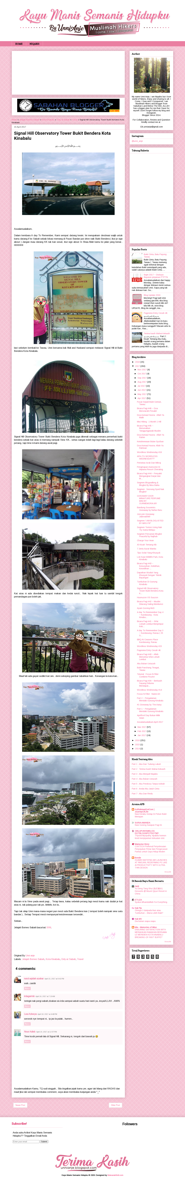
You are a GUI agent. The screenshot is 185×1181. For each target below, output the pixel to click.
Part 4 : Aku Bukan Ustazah (144, 779)
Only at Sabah (63, 120)
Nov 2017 (142, 369)
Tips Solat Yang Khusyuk (148, 553)
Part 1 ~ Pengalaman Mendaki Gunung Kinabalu (150, 710)
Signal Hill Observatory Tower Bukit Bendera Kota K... (150, 591)
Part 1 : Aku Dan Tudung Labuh (146, 764)
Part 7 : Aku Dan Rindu (142, 793)
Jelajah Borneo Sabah (29, 120)
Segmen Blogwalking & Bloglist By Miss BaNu (148, 483)
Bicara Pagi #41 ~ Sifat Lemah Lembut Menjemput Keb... (150, 624)
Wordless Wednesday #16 (149, 452)
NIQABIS (34, 43)
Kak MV (138, 919)
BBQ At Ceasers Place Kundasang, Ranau (147, 640)
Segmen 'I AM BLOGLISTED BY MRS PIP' (150, 521)
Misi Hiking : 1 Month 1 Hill (149, 422)
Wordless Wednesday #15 (149, 646)
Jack (137, 886)
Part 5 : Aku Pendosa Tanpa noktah (148, 784)
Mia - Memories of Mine (146, 927)
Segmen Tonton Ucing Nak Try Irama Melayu (149, 528)
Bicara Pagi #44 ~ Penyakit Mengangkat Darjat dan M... (149, 476)
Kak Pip (138, 908)
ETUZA (138, 900)
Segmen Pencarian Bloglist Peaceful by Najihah (149, 535)
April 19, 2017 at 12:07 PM (46, 1032)
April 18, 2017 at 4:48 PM (47, 1014)
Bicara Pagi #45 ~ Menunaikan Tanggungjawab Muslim (149, 428)
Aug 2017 (142, 382)
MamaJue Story (142, 844)
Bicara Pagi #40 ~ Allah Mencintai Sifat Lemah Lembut (148, 657)
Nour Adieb (29, 1031)
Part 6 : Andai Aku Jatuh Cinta (145, 789)
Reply (27, 988)
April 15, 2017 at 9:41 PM (54, 979)
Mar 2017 (142, 727)
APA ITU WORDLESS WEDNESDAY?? (147, 457)
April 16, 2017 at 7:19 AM (45, 996)
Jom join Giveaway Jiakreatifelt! (145, 515)
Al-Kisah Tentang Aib (147, 544)
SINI (48, 927)
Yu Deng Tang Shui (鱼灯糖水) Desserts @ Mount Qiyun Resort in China (151, 891)
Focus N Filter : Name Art (148, 694)
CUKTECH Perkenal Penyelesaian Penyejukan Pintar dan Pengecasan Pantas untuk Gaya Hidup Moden (151, 849)
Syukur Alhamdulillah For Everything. (151, 902)
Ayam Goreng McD (146, 608)
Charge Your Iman (145, 540)
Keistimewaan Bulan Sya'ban (150, 441)
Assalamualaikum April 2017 (150, 722)
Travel (74, 120)
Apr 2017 (142, 398)
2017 (137, 366)
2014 (137, 748)
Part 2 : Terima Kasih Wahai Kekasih (148, 769)
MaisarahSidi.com (115, 1175)
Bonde (138, 858)
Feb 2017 (142, 731)
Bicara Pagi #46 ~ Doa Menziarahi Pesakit (147, 409)
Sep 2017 (142, 378)
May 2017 (142, 394)
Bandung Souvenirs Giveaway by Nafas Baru (149, 508)
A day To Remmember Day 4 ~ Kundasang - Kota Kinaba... (150, 614)
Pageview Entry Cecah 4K (156, 313)
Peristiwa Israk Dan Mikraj (149, 463)
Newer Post (20, 1105)
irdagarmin (29, 996)
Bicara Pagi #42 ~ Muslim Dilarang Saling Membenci (150, 602)
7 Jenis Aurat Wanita (146, 549)
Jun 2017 (142, 390)
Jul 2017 (142, 386)
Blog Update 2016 (152, 295)
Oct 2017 (142, 373)
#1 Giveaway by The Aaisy (149, 704)
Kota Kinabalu (48, 120)
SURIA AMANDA (142, 823)
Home (14, 120)
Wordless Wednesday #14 (149, 690)
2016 (137, 740)
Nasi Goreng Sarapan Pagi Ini (148, 825)
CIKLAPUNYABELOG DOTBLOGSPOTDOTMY (147, 832)
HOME (19, 43)
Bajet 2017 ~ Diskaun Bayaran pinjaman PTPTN (156, 276)
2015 (137, 744)
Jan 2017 (142, 735)
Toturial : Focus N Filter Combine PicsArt (148, 675)
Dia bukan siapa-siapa (145, 921)
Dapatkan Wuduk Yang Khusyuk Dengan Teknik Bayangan (149, 575)
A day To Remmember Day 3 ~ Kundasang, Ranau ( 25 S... (150, 633)
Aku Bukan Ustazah (146, 663)
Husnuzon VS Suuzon (147, 597)
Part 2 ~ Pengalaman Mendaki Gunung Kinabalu (150, 699)
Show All (167, 872)
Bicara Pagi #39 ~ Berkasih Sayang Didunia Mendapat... (149, 683)
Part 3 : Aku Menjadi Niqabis (145, 774)
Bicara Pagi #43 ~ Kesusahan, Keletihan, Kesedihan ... (148, 566)
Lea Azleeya (30, 1014)
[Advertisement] (68, 72)
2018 (137, 362)
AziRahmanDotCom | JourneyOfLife (144, 810)
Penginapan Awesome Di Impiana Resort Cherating (150, 468)
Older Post (115, 1105)
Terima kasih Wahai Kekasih (157, 333)
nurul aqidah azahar (34, 978)
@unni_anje (137, 141)
